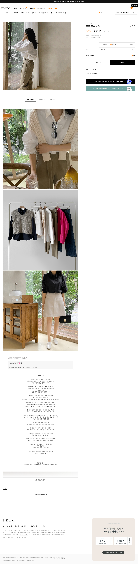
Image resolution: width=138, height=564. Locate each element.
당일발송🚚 (31, 8)
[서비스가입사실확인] (59, 558)
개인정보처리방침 (33, 526)
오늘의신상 (23, 8)
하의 (27, 13)
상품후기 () (42, 99)
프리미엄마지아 (61, 13)
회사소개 (9, 526)
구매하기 (122, 62)
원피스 (34, 13)
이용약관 (23, 526)
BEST (16, 8)
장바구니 (98, 62)
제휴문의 (42, 526)
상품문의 (52, 99)
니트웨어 (15, 13)
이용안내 (16, 526)
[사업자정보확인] (24, 535)
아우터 (8, 13)
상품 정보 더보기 (40, 480)
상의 (22, 13)
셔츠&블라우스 (43, 13)
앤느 (52, 13)
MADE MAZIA (41, 8)
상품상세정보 (30, 99)
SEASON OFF (52, 8)
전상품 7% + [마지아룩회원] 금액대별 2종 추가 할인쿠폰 (69, 1)
